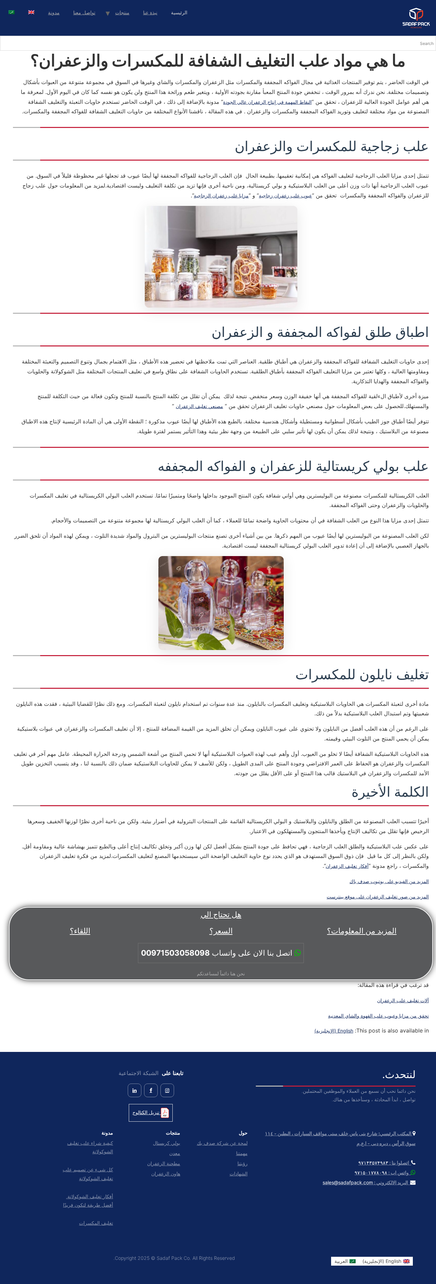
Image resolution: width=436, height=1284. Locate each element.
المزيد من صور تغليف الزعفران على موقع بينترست (378, 896)
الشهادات (238, 1173)
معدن (174, 1153)
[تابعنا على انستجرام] (167, 1090)
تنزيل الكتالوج (147, 1112)
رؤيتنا (242, 1163)
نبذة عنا (150, 12)
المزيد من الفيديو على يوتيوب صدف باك (389, 881)
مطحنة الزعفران (163, 1163)
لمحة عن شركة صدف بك (222, 1143)
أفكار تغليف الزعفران (347, 866)
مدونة (54, 12)
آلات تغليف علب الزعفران (403, 1000)
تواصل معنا (84, 12)
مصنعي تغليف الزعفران (199, 406)
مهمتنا (241, 1153)
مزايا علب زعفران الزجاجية (221, 195)
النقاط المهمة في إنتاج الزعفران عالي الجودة (267, 102)
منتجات (122, 12)
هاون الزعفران (165, 1173)
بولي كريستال (166, 1143)
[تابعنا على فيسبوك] (151, 1090)
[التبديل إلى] (31, 13)
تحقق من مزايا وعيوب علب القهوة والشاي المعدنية (378, 1016)
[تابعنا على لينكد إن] (134, 1090)
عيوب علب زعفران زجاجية (285, 195)
